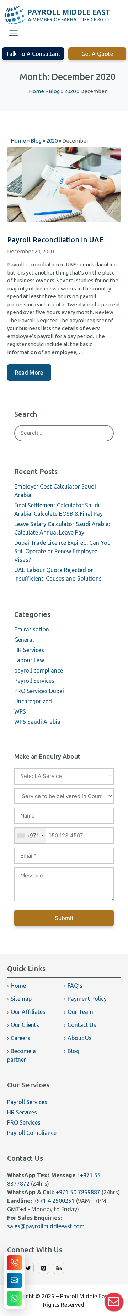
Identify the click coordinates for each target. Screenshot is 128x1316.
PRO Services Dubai (39, 691)
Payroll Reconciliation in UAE (55, 240)
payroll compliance (38, 670)
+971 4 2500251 (54, 1200)
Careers (20, 1038)
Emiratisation (31, 629)
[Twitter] (28, 1272)
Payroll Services (34, 680)
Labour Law (29, 660)
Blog (73, 1051)
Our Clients (25, 1025)
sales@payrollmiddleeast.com (46, 1226)
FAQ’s (75, 985)
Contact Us (82, 1025)
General (24, 639)
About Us (80, 1038)
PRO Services (24, 1122)
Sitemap (21, 998)
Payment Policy (87, 998)
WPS (20, 711)
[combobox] (30, 836)
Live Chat (114, 1302)
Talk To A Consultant (33, 54)
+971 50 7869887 (78, 1192)
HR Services (29, 650)
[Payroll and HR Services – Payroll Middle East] (57, 15)
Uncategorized (33, 701)
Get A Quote (97, 54)
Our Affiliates (28, 1012)
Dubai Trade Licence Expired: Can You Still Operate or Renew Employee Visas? (62, 551)
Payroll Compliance (32, 1133)
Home (18, 985)
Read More (29, 372)
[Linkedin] (58, 1272)
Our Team (80, 1012)
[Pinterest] (43, 1272)
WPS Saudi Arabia (37, 721)
